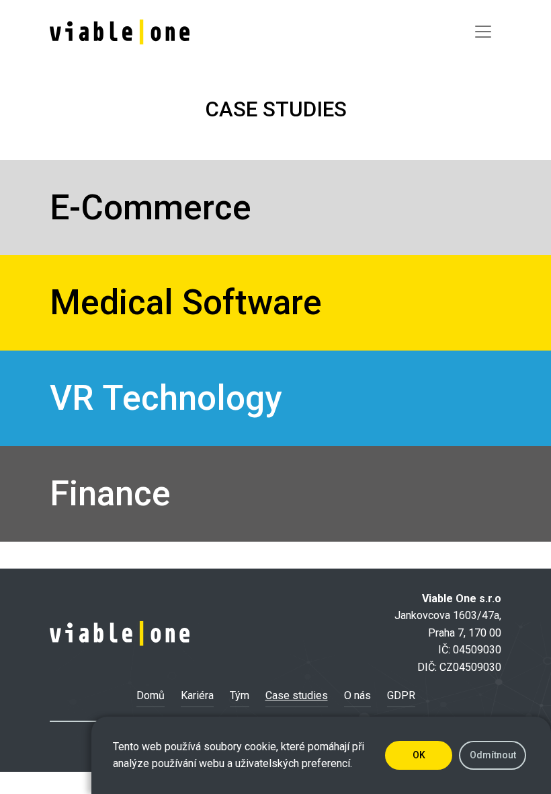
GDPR (401, 695)
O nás (357, 695)
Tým (239, 695)
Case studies (296, 695)
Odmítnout (493, 755)
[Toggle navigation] (483, 31)
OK (419, 755)
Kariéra (197, 695)
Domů (150, 695)
